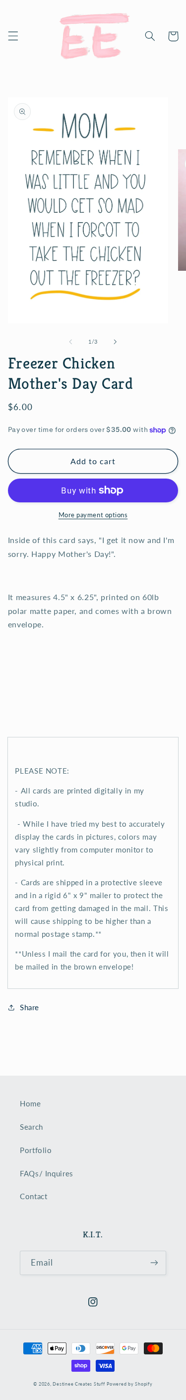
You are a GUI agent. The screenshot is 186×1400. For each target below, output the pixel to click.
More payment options (93, 515)
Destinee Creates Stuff (79, 1384)
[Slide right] (115, 342)
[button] (12, 36)
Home (30, 1103)
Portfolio (36, 1150)
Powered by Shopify (129, 1384)
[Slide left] (70, 342)
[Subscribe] (154, 1263)
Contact (33, 1196)
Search (31, 1126)
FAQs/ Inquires (46, 1173)
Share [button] (29, 1007)
